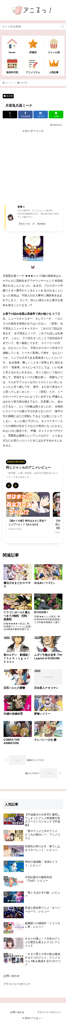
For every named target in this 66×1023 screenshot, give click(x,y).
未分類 (10, 96)
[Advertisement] (33, 167)
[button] (62, 26)
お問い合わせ (11, 975)
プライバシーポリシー (16, 984)
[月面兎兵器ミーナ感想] (33, 248)
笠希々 (21, 206)
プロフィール (24, 224)
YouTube (41, 224)
